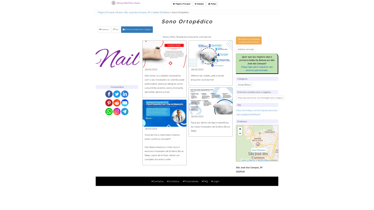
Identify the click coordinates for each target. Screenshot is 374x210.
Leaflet (243, 160)
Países (213, 4)
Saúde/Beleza (244, 84)
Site (116, 29)
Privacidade (191, 181)
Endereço (105, 29)
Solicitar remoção (246, 49)
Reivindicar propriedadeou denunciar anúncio (249, 40)
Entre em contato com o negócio (137, 29)
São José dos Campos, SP (137, 12)
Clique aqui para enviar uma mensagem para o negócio (260, 98)
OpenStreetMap (263, 160)
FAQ (205, 181)
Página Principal (182, 4)
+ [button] (240, 129)
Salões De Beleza (161, 12)
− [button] (240, 133)
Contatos (158, 181)
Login (216, 181)
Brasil (119, 12)
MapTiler (252, 160)
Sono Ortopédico (259, 150)
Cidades (200, 4)
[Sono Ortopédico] (258, 144)
